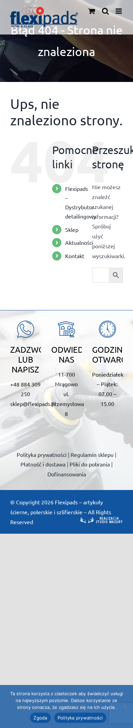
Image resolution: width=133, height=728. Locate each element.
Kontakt (74, 255)
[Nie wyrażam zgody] (124, 706)
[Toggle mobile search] (105, 11)
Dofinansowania (66, 474)
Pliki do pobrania (90, 464)
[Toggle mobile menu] (119, 11)
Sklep (71, 229)
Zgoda (40, 717)
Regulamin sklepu (92, 454)
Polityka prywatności (41, 454)
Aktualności (79, 242)
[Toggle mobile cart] (91, 11)
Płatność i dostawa (42, 464)
